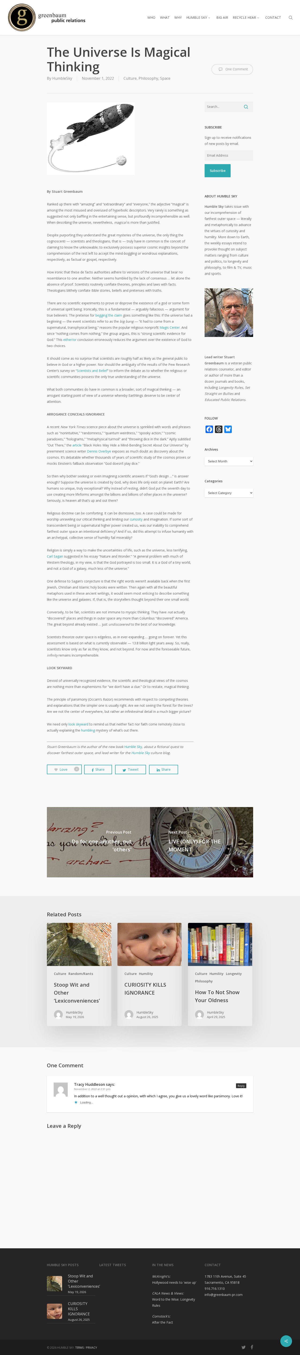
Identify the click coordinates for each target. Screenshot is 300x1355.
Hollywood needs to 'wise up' (174, 1282)
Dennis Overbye (99, 451)
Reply (241, 1085)
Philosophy (148, 78)
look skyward (78, 724)
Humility (146, 973)
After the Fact (162, 1322)
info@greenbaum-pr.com (224, 1294)
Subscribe (217, 170)
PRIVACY (91, 1348)
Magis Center (170, 327)
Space (165, 78)
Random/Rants (80, 973)
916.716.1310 (215, 1288)
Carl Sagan (55, 556)
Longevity (234, 973)
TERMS (79, 1348)
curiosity (136, 519)
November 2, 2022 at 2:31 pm (92, 1089)
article (77, 445)
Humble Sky (133, 746)
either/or (69, 339)
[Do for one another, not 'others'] (98, 842)
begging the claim (108, 315)
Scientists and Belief (92, 370)
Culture (130, 78)
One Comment (236, 69)
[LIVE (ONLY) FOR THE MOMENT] (201, 842)
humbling (88, 730)
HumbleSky (62, 78)
